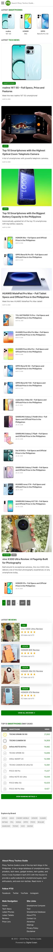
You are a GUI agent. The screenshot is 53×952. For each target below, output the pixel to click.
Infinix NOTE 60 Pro (17, 747)
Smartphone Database (36, 912)
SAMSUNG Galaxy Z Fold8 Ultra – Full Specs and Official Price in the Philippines (31, 419)
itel (11, 822)
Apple (4, 818)
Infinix (5, 822)
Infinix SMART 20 (16, 759)
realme (41, 822)
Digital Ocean (31, 942)
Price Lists (6, 922)
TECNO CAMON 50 (17, 740)
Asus (12, 818)
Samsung (6, 826)
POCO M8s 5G (15, 783)
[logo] (8, 3)
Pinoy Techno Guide (18, 860)
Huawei (43, 818)
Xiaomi (30, 826)
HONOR (34, 818)
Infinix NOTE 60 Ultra (18, 777)
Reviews (6, 555)
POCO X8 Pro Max (16, 789)
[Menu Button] (2, 3)
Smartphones (9, 83)
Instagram (34, 893)
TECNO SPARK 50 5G (18, 734)
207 (22, 603)
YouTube (24, 893)
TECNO (15, 826)
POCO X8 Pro (14, 771)
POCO (33, 822)
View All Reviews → (26, 713)
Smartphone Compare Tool (36, 907)
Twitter (15, 893)
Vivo (23, 826)
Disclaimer (31, 931)
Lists (5, 146)
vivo (14, 555)
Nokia (18, 822)
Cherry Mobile (22, 818)
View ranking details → (26, 796)
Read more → (37, 881)
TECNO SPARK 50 (16, 753)
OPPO (26, 822)
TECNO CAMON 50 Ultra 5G (21, 765)
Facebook (6, 893)
